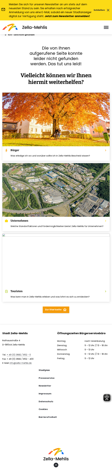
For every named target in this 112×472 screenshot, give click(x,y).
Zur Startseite (56, 310)
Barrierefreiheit (48, 417)
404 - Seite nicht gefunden (21, 35)
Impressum (45, 393)
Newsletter (45, 385)
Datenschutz (46, 401)
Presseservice (47, 378)
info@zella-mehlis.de (21, 363)
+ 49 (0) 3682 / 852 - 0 (19, 354)
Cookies (43, 409)
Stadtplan (44, 370)
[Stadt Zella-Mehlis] (24, 27)
